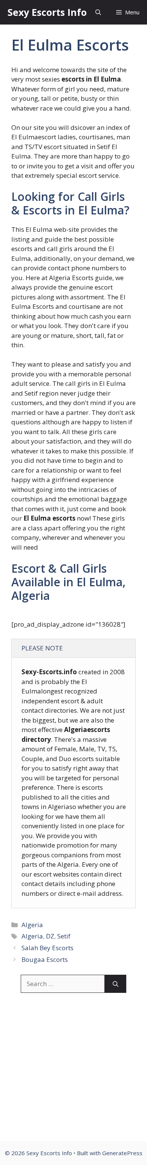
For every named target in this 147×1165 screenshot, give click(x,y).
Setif (63, 936)
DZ (50, 936)
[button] (98, 12)
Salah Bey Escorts (47, 947)
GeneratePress (122, 1153)
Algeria (32, 924)
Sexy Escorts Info (47, 12)
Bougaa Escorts (44, 959)
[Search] (115, 984)
